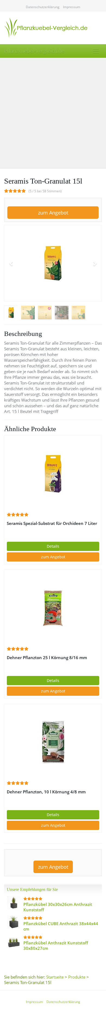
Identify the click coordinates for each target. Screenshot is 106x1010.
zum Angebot (53, 212)
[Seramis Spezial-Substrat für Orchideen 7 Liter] (53, 473)
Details (53, 546)
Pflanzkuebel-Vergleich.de (34, 51)
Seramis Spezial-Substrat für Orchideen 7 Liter (52, 523)
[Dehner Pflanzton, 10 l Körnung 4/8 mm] (53, 742)
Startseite (55, 977)
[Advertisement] (53, 113)
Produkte (76, 977)
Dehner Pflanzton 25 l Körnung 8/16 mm (47, 657)
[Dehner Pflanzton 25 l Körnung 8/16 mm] (53, 608)
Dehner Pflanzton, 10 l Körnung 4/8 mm (46, 792)
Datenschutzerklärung (43, 7)
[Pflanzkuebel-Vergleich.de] (53, 28)
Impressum (71, 7)
